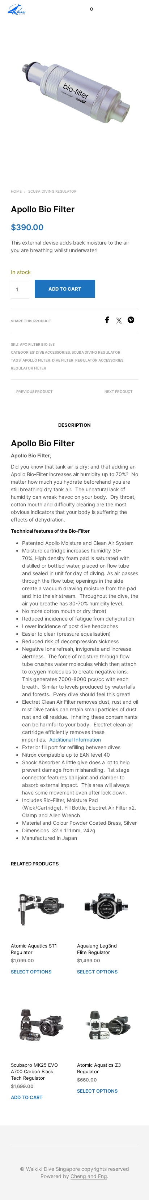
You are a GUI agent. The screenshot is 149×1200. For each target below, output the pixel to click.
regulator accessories (99, 360)
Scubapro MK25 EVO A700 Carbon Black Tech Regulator (34, 1071)
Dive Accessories (53, 352)
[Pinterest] (132, 321)
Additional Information (75, 739)
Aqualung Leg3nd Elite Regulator (97, 949)
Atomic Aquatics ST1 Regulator (34, 949)
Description (74, 425)
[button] (86, 9)
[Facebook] (109, 321)
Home (16, 191)
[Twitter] (121, 321)
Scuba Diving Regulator (52, 191)
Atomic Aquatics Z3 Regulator (99, 1068)
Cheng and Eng (89, 1176)
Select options (31, 972)
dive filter (62, 360)
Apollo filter (36, 360)
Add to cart (27, 1097)
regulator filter (28, 368)
